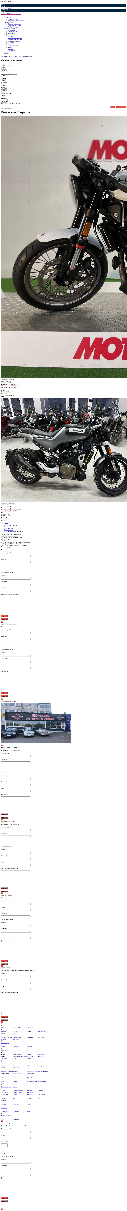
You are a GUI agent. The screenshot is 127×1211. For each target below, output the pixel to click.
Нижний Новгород (43, 1071)
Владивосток (17, 1037)
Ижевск (15, 1046)
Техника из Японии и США (9, 56)
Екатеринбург (5, 1043)
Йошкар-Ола (4, 1050)
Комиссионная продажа (15, 39)
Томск (29, 1098)
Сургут (15, 1094)
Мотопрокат (7, 52)
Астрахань (30, 1027)
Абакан (3, 1027)
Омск (2, 1077)
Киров (3, 1056)
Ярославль (16, 1119)
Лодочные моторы (13, 31)
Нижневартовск (32, 1071)
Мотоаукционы (8, 22)
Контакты (7, 53)
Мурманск (16, 1067)
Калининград (17, 1054)
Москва (3, 1067)
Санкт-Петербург (18, 1090)
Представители (8, 528)
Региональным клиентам (15, 38)
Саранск (29, 1090)
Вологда (3, 1039)
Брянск (15, 1033)
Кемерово (41, 1054)
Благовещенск (42, 1031)
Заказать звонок (5, 14)
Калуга (29, 1054)
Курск (29, 1058)
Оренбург (30, 1077)
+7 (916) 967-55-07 (6, 8)
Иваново (3, 1046)
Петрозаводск (42, 1081)
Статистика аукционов (14, 25)
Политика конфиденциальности (13, 531)
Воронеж (15, 1039)
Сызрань (29, 1094)
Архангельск (17, 1027)
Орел (14, 1077)
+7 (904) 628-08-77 (6, 13)
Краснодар (41, 1056)
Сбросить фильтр (121, 106)
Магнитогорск (17, 1066)
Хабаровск (4, 1108)
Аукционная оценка (13, 45)
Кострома (30, 1056)
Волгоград (41, 1037)
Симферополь (17, 1092)
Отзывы (6, 523)
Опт (9, 44)
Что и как (10, 49)
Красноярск (4, 1058)
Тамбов (3, 1098)
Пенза (2, 1081)
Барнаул (3, 1031)
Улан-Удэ (3, 1104)
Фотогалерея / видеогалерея (16, 20)
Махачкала (30, 1066)
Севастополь (4, 1092)
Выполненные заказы (10, 525)
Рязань (15, 1087)
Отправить (4, 616)
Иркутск (29, 1046)
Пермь (15, 1081)
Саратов (40, 1090)
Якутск (3, 1119)
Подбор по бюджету (13, 27)
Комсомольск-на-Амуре (20, 1056)
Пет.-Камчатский (32, 1081)
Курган (15, 1058)
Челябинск (4, 1111)
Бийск (29, 1031)
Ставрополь (4, 1094)
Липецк (3, 1062)
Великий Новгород (6, 1037)
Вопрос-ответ (12, 50)
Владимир (30, 1037)
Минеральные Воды (44, 1066)
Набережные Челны (7, 1071)
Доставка (10, 36)
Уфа (28, 1104)
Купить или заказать (14, 41)
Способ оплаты (8, 530)
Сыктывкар (41, 1094)
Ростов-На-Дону (6, 1087)
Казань (3, 1054)
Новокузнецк (5, 1073)
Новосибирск (31, 1073)
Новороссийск (17, 1073)
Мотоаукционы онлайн (14, 24)
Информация (8, 35)
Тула (39, 1098)
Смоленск (30, 1092)
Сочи (39, 1092)
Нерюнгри (16, 1071)
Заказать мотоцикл (15, 14)
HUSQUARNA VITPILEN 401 (10, 385)
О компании (7, 17)
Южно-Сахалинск (6, 1115)
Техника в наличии (10, 28)
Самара (3, 1090)
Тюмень (3, 1100)
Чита (28, 1111)
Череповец (16, 1111)
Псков (3, 1083)
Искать (113, 106)
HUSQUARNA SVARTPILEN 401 (11, 509)
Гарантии (10, 47)
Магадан (3, 1066)
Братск (3, 1033)
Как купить (11, 42)
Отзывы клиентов (13, 19)
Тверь (14, 1098)
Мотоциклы (11, 30)
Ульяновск (16, 1104)
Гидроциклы (11, 33)
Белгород (15, 1031)
